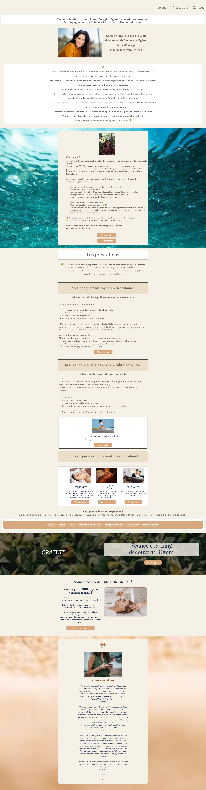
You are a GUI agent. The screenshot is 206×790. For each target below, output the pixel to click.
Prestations (181, 7)
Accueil (163, 7)
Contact (198, 7)
